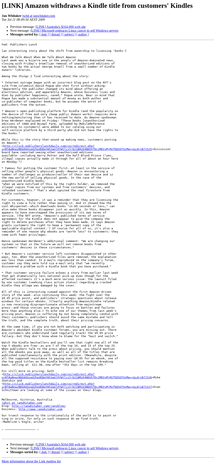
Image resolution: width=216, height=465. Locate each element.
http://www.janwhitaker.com (40, 409)
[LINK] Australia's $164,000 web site (60, 27)
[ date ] (44, 34)
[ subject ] (69, 34)
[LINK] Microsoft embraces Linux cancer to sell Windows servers (74, 30)
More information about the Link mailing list (31, 461)
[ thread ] (56, 34)
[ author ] (82, 34)
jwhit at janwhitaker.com (38, 16)
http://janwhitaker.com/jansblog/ (39, 406)
